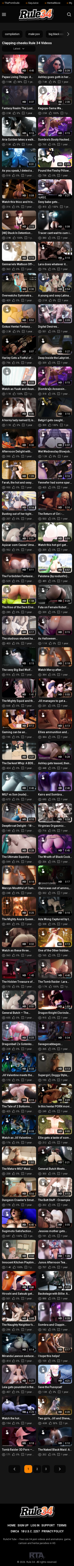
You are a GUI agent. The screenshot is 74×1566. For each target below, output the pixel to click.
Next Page (60, 1469)
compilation (12, 34)
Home (11, 1525)
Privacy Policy (53, 1531)
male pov (34, 34)
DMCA (15, 1531)
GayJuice (33, 3)
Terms (62, 1525)
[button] (64, 34)
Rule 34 (30, 1562)
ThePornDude (12, 3)
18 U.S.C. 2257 (30, 1531)
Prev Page (14, 1469)
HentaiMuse (53, 3)
